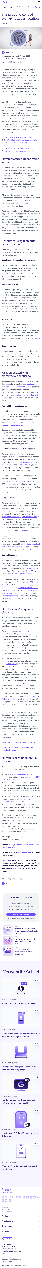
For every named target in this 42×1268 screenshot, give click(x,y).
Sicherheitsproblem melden (12, 1251)
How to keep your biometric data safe (19, 151)
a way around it (30, 550)
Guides (30, 7)
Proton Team (11, 52)
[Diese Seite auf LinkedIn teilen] (18, 62)
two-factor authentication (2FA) (20, 774)
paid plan (17, 868)
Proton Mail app (12, 664)
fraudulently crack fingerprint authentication (19, 517)
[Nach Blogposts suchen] (39, 7)
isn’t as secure (32, 568)
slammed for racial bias (11, 596)
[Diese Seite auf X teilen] (8, 62)
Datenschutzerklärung (8, 1258)
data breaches (17, 425)
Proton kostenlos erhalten (21, 914)
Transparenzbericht (7, 1261)
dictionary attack (27, 530)
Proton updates (8, 7)
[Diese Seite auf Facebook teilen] (14, 62)
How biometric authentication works (18, 137)
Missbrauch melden (9, 1246)
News (24, 7)
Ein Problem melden (9, 1249)
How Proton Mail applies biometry (17, 148)
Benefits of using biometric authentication (21, 140)
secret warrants (23, 465)
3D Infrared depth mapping (21, 574)
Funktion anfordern (8, 1253)
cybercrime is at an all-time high (25, 395)
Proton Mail (6, 860)
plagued (5, 425)
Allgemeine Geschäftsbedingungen (11, 1259)
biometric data (21, 203)
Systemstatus (6, 1244)
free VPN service (24, 852)
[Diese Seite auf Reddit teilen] (11, 62)
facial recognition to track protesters (20, 481)
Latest (18, 7)
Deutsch (7, 1239)
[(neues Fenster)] (3, 1197)
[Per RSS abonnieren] (36, 7)
